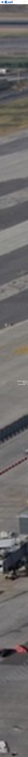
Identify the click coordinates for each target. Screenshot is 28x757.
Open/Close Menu (2, 2)
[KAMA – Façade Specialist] (14, 2)
